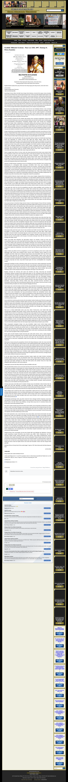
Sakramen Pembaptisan (53, 36)
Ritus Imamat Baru (46, 36)
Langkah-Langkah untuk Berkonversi (40, 32)
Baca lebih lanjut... (47, 508)
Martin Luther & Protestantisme (15, 36)
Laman (15, 40)
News (32, 777)
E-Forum (24, 40)
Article (35, 777)
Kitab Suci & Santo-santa (59, 32)
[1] (4, 459)
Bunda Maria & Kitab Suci (21, 36)
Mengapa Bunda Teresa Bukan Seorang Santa (12, 532)
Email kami (43, 777)
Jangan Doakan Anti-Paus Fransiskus (11, 520)
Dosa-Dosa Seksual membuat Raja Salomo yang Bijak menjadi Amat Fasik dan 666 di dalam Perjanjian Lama (24, 551)
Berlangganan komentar (47, 481)
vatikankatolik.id (44, 779)
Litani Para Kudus (7, 505)
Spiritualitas (47, 42)
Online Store (25, 777)
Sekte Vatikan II (15, 32)
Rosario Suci (34, 36)
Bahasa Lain (54, 42)
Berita (34, 32)
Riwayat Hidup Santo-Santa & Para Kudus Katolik (24, 491)
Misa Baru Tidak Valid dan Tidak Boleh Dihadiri (9, 36)
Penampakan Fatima (27, 36)
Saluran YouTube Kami (49, 40)
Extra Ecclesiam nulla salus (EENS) (9, 32)
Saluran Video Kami (59, 48)
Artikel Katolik (31, 40)
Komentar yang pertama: (36, 467)
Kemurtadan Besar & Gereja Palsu (46, 32)
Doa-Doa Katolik (40, 36)
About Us (29, 777)
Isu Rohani (53, 32)
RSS (40, 777)
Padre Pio (27, 32)
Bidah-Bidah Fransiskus (8, 556)
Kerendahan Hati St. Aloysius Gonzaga (11, 515)
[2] (4, 462)
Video (36, 40)
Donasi (40, 40)
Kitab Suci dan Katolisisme (33, 42)
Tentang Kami (14, 42)
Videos (38, 777)
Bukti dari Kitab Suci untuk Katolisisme (21, 32)
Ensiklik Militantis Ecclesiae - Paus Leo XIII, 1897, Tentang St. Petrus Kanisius (25, 48)
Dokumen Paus (12, 491)
